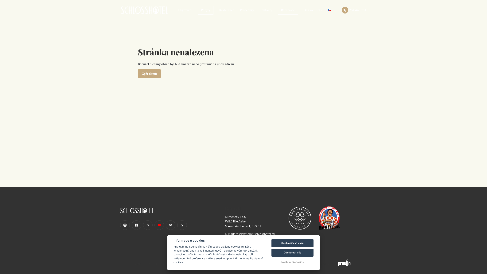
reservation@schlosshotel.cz (255, 234)
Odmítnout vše (292, 252)
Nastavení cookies (292, 262)
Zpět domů (149, 74)
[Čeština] (329, 10)
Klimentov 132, (235, 217)
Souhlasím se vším (292, 243)
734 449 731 (357, 10)
